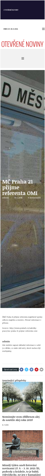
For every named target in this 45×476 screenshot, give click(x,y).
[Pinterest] (36, 369)
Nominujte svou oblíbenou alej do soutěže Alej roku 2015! (21, 418)
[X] (26, 369)
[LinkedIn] (31, 369)
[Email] (41, 369)
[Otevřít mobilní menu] (43, 29)
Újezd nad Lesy (10, 369)
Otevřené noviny (11, 10)
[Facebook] (21, 369)
